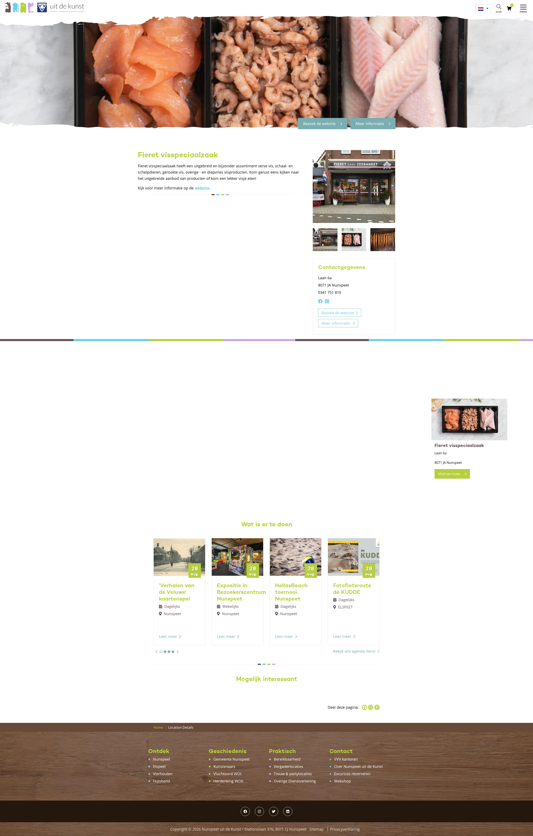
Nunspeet (161, 759)
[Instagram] (370, 707)
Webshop (342, 780)
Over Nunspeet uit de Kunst (358, 766)
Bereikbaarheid (287, 759)
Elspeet (159, 766)
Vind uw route (449, 474)
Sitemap (316, 829)
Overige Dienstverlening (295, 780)
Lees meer (168, 636)
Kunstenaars (224, 766)
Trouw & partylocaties (293, 773)
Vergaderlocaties (288, 766)
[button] (156, 651)
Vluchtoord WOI (227, 773)
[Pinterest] (377, 707)
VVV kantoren (346, 759)
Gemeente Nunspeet (231, 759)
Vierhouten (162, 773)
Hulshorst (161, 780)
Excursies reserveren (352, 773)
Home (158, 727)
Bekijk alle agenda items (354, 651)
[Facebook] (364, 707)
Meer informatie (370, 123)
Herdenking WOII (228, 780)
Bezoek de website (320, 123)
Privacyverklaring (345, 829)
